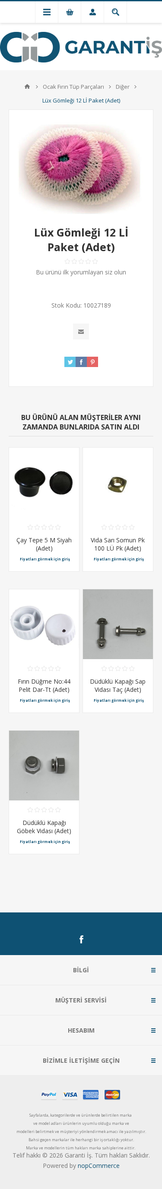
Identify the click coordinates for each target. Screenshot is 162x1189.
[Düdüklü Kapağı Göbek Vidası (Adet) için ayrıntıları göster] (44, 765)
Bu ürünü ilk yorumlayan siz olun (81, 272)
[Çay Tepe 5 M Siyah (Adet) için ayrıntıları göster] (44, 482)
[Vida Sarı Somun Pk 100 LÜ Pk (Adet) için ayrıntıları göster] (118, 482)
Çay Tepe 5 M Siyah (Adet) (44, 544)
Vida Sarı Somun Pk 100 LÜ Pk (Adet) (118, 544)
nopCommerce (99, 1165)
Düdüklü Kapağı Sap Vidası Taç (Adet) (118, 685)
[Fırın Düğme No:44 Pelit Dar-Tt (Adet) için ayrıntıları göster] (44, 624)
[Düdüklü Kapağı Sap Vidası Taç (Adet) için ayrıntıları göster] (118, 624)
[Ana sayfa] (27, 86)
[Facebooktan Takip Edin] (81, 939)
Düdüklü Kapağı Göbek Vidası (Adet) (44, 827)
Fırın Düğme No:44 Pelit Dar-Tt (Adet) (44, 685)
